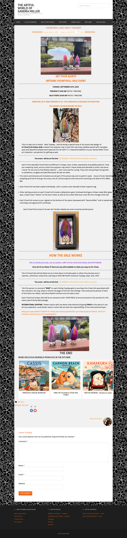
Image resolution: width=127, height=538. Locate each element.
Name (22, 466)
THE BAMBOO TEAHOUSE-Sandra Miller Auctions (77, 158)
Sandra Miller (98, 419)
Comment (23, 441)
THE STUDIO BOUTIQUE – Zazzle (92, 516)
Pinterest (50, 524)
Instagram (51, 519)
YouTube (50, 522)
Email (21, 475)
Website (22, 483)
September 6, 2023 (51, 32)
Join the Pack (18, 516)
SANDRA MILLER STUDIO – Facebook (59, 516)
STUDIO (21, 402)
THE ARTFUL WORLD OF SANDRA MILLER (29, 8)
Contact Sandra (18, 519)
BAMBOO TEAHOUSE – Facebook (57, 513)
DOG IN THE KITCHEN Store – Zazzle (93, 513)
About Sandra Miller (20, 513)
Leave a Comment (67, 32)
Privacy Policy (18, 522)
